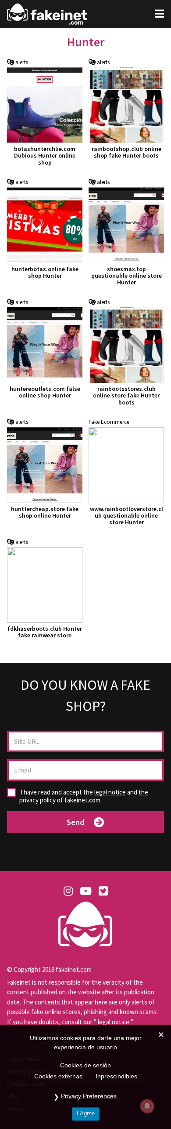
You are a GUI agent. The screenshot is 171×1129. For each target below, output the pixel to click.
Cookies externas (58, 1076)
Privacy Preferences (89, 1096)
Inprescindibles (116, 1076)
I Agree (86, 1113)
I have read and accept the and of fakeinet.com (83, 796)
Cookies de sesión (85, 1065)
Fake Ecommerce (109, 422)
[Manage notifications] (147, 1106)
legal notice (110, 792)
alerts (21, 62)
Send (75, 822)
